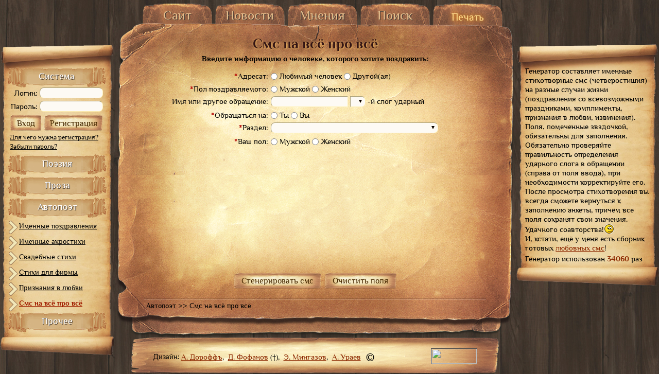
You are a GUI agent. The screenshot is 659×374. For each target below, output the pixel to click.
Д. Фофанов (248, 357)
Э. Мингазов (305, 357)
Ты (284, 115)
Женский (336, 89)
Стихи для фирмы (48, 272)
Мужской (295, 89)
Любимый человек (311, 76)
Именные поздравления (58, 226)
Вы (304, 115)
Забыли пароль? (33, 146)
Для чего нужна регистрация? (54, 137)
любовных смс (580, 248)
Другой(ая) (372, 76)
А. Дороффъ (201, 357)
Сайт (177, 15)
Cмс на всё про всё (50, 303)
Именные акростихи (52, 241)
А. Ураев (346, 357)
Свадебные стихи (47, 257)
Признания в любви (51, 287)
